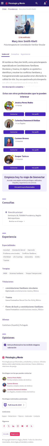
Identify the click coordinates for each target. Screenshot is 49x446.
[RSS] (31, 426)
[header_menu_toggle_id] (2, 3)
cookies (30, 442)
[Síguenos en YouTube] (22, 426)
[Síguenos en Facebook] (4, 426)
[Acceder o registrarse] (45, 3)
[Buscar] (36, 3)
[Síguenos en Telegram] (27, 426)
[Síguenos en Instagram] (18, 426)
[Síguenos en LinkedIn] (13, 426)
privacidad (22, 442)
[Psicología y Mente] (15, 3)
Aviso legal (14, 442)
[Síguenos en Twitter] (8, 426)
